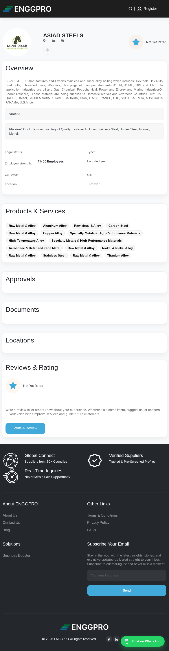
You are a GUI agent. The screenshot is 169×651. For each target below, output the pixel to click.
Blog (6, 530)
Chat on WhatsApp (146, 641)
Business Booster (16, 555)
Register (150, 9)
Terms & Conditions (102, 515)
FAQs (91, 530)
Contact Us (11, 522)
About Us (10, 515)
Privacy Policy (98, 522)
